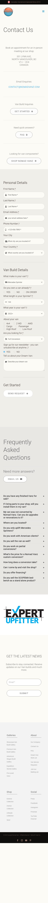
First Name (9, 189)
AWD (30, 323)
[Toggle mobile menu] (43, 11)
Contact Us (34, 746)
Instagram (34, 807)
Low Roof (27, 329)
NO (18, 292)
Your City (7, 235)
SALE (8, 820)
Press (33, 799)
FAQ (32, 751)
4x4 (8, 323)
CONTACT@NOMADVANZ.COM (24, 87)
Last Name (9, 200)
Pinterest (34, 812)
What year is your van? (15, 307)
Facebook (34, 803)
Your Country (10, 246)
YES (8, 292)
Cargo (9, 326)
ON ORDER (31, 292)
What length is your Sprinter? (18, 296)
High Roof (11, 329)
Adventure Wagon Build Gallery (11, 759)
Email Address (11, 212)
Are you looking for (13, 333)
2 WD (19, 323)
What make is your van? (15, 276)
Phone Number (11, 223)
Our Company (35, 742)
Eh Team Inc (37, 835)
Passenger (24, 326)
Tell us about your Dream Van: (18, 355)
